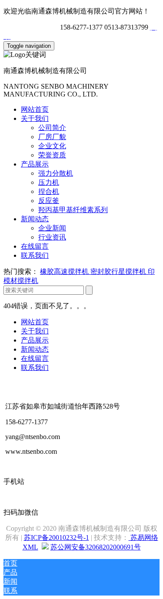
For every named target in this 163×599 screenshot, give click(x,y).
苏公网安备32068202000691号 (95, 547)
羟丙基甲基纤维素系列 (73, 209)
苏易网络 (143, 537)
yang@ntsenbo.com (30, 27)
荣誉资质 (52, 155)
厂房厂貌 (52, 136)
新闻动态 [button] (35, 219)
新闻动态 (35, 349)
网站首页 (35, 109)
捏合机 (48, 191)
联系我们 (35, 255)
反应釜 (48, 200)
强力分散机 (55, 173)
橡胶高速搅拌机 (65, 271)
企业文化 (52, 146)
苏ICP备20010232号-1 (56, 537)
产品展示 (35, 340)
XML (30, 547)
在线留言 (35, 246)
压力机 (48, 182)
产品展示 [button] (35, 164)
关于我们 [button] (35, 118)
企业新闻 (52, 228)
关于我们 (35, 331)
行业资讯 (52, 237)
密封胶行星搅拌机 (119, 271)
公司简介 (52, 127)
